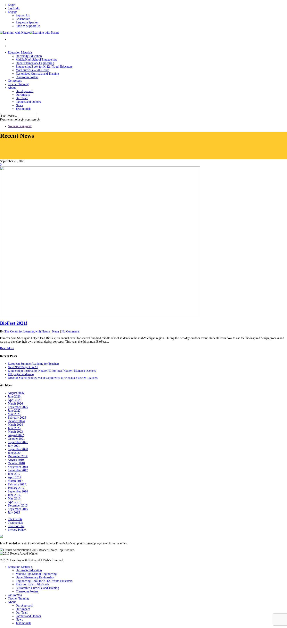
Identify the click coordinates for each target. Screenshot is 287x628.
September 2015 (18, 509)
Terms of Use (16, 526)
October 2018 (16, 463)
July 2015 (14, 512)
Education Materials (20, 52)
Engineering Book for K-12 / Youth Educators (44, 66)
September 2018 (18, 466)
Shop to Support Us (28, 26)
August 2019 (16, 459)
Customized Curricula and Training (37, 73)
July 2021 (14, 445)
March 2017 (15, 480)
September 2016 (18, 491)
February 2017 (17, 484)
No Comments (70, 331)
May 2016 (14, 498)
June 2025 (14, 410)
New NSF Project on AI (23, 367)
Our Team (22, 98)
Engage (12, 11)
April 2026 (14, 400)
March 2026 (15, 403)
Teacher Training (18, 84)
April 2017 (14, 477)
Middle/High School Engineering (36, 59)
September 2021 (18, 442)
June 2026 (14, 396)
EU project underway (21, 374)
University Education (29, 56)
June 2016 (14, 495)
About (12, 87)
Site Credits (15, 519)
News (19, 105)
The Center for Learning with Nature (27, 331)
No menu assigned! (20, 126)
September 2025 (18, 407)
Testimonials (23, 108)
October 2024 (16, 421)
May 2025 (14, 414)
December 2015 (18, 505)
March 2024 (15, 424)
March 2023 (15, 431)
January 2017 (16, 488)
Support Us (23, 15)
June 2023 (14, 428)
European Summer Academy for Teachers (33, 363)
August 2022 (16, 435)
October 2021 (16, 438)
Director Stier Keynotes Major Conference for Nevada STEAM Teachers (53, 377)
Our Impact (23, 94)
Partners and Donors (28, 101)
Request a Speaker (27, 22)
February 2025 (17, 417)
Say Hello (14, 8)
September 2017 (18, 470)
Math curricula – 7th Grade (32, 70)
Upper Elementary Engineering (35, 63)
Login (11, 4)
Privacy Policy (17, 529)
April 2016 (14, 502)
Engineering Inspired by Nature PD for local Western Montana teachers (52, 370)
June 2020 (14, 452)
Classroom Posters (27, 77)
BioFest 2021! (13, 323)
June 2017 (14, 473)
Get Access (15, 80)
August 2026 (16, 393)
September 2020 (18, 449)
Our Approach (24, 91)
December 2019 (18, 456)
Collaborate (23, 19)
